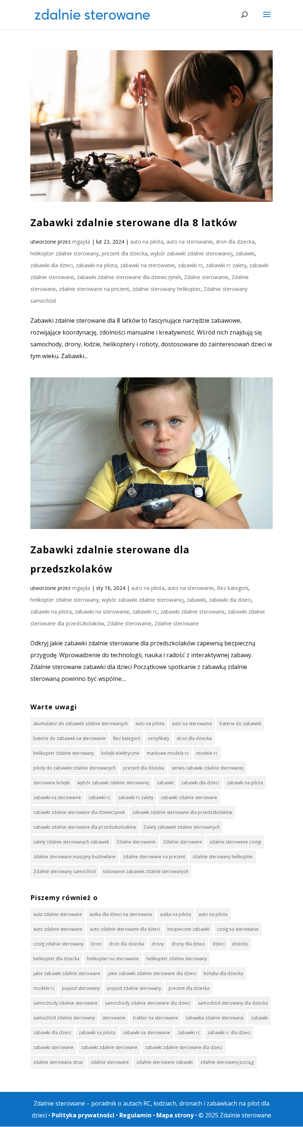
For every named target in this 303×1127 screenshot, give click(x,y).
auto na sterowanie (189, 241)
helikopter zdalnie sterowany (64, 253)
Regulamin (135, 1115)
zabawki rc (190, 265)
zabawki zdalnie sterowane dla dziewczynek (129, 277)
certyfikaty (158, 738)
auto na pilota (146, 241)
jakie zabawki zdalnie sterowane (67, 973)
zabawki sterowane (53, 1047)
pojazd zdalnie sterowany (134, 988)
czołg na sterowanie (238, 929)
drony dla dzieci (188, 944)
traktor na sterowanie (155, 1018)
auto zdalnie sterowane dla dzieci (125, 929)
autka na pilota (175, 914)
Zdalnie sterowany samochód (64, 871)
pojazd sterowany (81, 988)
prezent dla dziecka (124, 253)
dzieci (218, 944)
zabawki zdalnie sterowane (192, 611)
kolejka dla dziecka (223, 973)
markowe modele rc (168, 753)
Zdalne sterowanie (206, 277)
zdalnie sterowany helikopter (166, 288)
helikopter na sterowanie (113, 958)
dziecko (240, 944)
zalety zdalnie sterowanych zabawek (71, 842)
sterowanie (114, 1018)
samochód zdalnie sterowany (64, 1018)
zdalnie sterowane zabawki (164, 1062)
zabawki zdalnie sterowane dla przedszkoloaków (84, 827)
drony (158, 944)
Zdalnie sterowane (176, 623)
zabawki (245, 253)
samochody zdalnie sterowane (65, 1003)
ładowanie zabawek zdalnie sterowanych (145, 871)
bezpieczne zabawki (188, 929)
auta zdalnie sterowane (57, 914)
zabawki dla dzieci (51, 265)
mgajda (81, 241)
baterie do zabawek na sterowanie (69, 738)
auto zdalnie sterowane (57, 929)
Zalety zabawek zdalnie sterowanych (181, 827)
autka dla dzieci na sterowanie (121, 914)
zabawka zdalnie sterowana (214, 1018)
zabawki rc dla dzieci (229, 1032)
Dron (96, 944)
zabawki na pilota (96, 265)
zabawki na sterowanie (147, 265)
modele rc (207, 753)
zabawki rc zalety (226, 265)
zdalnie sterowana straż (58, 1062)
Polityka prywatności (83, 1115)
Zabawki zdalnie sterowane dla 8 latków (133, 222)
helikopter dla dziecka (56, 958)
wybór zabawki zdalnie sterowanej (191, 253)
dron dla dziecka (235, 241)
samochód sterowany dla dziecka (233, 1003)
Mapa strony (175, 1115)
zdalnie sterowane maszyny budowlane (74, 856)
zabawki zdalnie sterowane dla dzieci (183, 1047)
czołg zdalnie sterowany (58, 944)
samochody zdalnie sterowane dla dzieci (147, 1003)
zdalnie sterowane (110, 1062)
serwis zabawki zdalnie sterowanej (207, 768)
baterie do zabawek (240, 723)
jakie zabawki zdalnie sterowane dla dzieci (152, 973)
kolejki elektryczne (120, 753)
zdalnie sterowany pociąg (227, 1062)
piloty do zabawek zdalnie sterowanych (74, 768)
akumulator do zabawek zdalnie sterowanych (80, 723)
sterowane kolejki (51, 783)
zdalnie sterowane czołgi (235, 842)
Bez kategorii (232, 587)
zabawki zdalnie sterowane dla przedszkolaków (182, 812)
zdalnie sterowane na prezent (94, 288)
